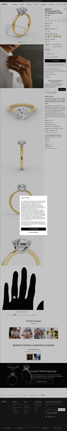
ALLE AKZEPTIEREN (33, 229)
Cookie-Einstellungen (33, 232)
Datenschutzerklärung (29, 224)
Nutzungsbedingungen (41, 224)
